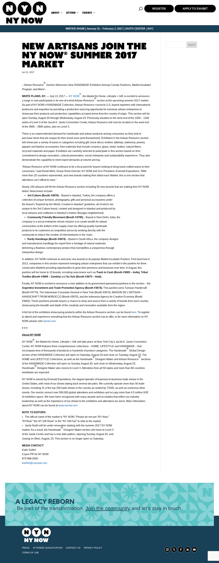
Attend (71, 12)
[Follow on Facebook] (181, 549)
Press (25, 548)
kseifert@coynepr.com (34, 463)
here (133, 312)
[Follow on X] (174, 549)
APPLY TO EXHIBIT (195, 8)
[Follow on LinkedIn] (187, 549)
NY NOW (75, 95)
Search (191, 44)
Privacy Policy (93, 548)
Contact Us (73, 548)
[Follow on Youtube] (194, 549)
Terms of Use (30, 552)
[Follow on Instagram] (167, 549)
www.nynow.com (67, 405)
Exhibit (87, 12)
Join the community (107, 508)
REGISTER (159, 8)
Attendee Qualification (47, 548)
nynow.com (49, 321)
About (55, 12)
